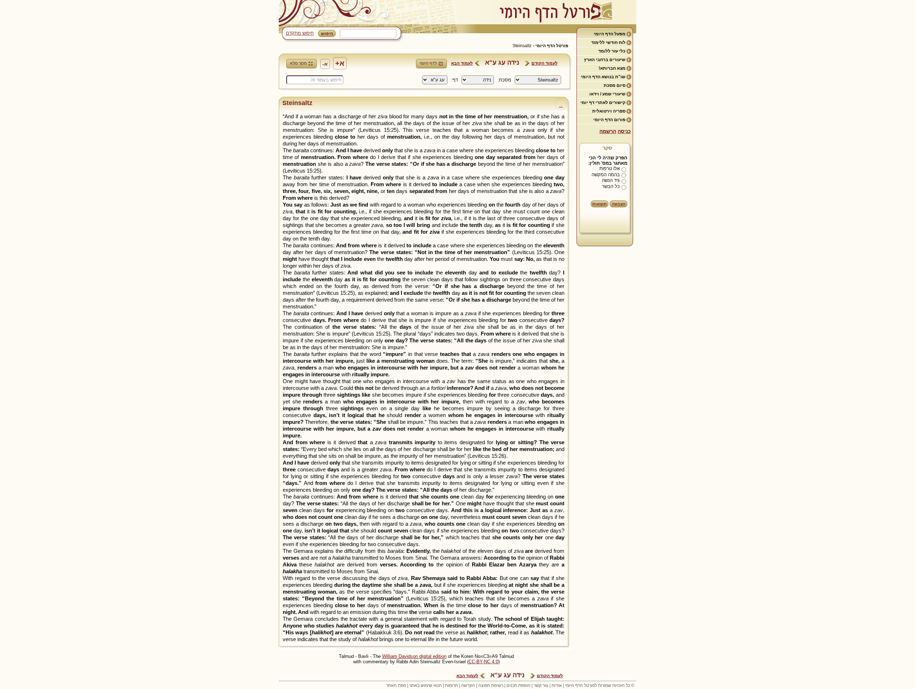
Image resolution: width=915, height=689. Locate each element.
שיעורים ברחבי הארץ (604, 59)
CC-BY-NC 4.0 (483, 661)
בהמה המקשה (606, 174)
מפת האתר (396, 685)
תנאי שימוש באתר (425, 685)
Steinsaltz (522, 45)
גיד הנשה (611, 180)
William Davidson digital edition (414, 656)
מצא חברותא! (612, 68)
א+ (340, 63)
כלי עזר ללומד (611, 51)
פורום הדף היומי (609, 119)
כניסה (624, 131)
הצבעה (618, 204)
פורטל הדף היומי (551, 45)
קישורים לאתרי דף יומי (602, 102)
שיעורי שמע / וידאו (607, 93)
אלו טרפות (609, 168)
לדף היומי (428, 63)
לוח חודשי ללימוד (608, 42)
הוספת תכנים (518, 685)
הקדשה (468, 685)
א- (325, 64)
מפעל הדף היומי (609, 33)
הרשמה (607, 131)
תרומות (451, 685)
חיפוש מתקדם (300, 33)
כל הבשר (611, 186)
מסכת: (504, 80)
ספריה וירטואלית (608, 111)
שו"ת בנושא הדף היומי (603, 76)
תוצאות (599, 204)
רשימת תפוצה (490, 685)
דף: (454, 80)
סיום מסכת (614, 85)
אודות (557, 685)
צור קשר (541, 685)
